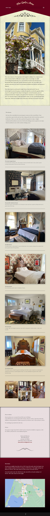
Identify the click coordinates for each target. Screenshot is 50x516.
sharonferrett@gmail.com (25, 442)
